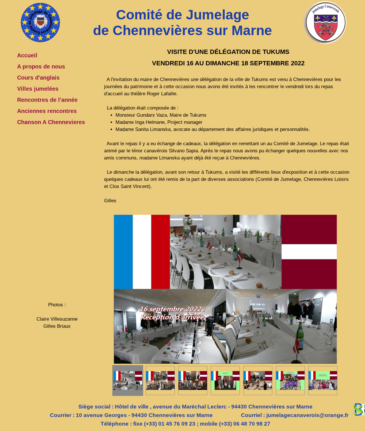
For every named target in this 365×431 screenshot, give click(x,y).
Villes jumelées (37, 89)
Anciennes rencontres (47, 111)
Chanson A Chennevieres (51, 122)
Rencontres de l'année (47, 100)
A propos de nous (41, 66)
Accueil (27, 55)
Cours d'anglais (38, 77)
